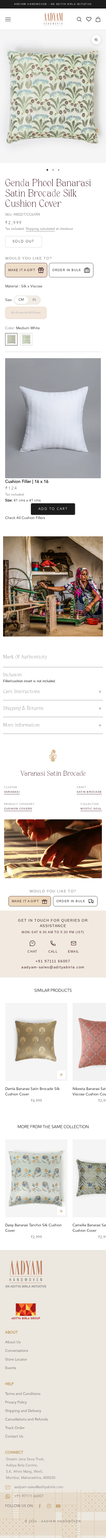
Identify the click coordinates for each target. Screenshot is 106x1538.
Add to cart (53, 509)
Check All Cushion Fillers (25, 518)
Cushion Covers (18, 808)
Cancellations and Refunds (26, 1419)
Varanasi (12, 791)
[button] (53, 692)
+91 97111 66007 (53, 961)
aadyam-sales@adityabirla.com (53, 967)
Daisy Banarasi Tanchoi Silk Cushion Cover (33, 1227)
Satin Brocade (89, 791)
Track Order (15, 1428)
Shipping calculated (40, 228)
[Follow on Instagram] (48, 1506)
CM (21, 299)
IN (34, 299)
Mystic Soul (91, 808)
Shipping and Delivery (23, 1411)
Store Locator (16, 1359)
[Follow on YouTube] (58, 1506)
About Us (13, 1342)
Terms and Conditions (22, 1393)
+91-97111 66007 (28, 1496)
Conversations (16, 1350)
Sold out (23, 241)
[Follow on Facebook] (39, 1506)
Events (10, 1368)
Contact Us (14, 1436)
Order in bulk (66, 270)
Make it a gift (21, 270)
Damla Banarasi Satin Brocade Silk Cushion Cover (32, 1091)
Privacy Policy (16, 1402)
